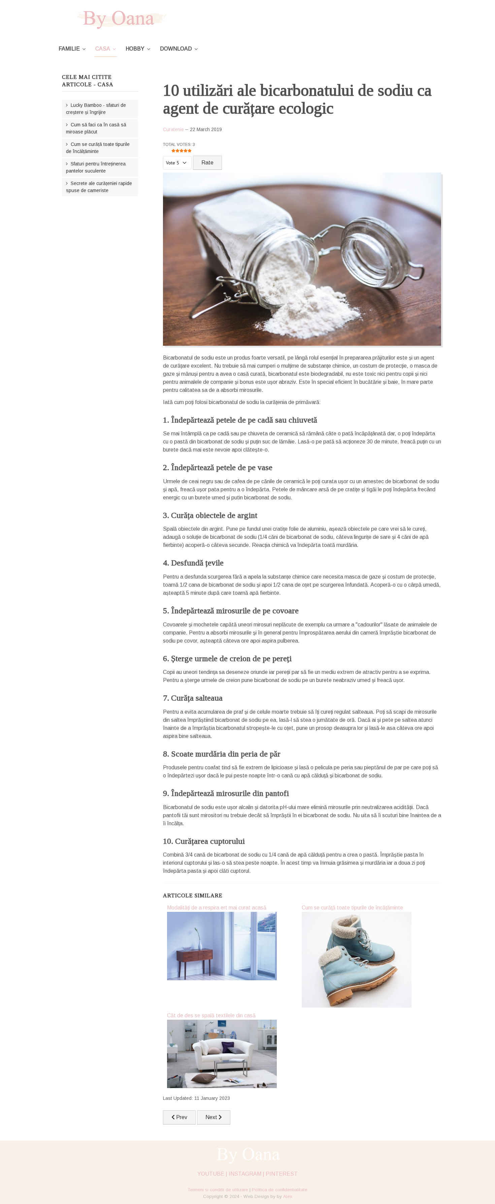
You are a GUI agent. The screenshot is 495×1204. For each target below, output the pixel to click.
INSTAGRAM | (246, 1174)
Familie (69, 49)
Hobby (135, 49)
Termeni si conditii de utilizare (218, 1189)
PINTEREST (282, 1174)
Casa (102, 49)
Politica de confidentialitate (279, 1189)
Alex (287, 1196)
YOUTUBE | (212, 1174)
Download (176, 49)
